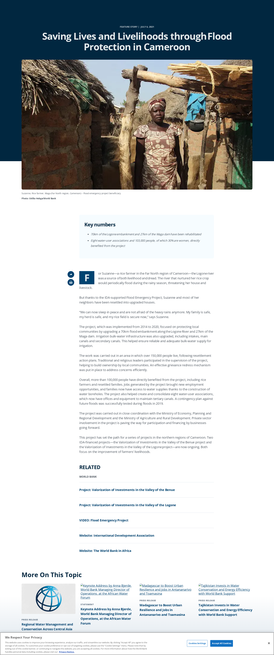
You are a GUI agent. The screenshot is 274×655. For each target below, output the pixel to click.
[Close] (268, 643)
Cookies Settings (197, 643)
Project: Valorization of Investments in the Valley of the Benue (127, 490)
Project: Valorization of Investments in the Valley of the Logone (127, 505)
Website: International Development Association (116, 535)
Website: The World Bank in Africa (105, 551)
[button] (71, 282)
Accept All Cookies (221, 643)
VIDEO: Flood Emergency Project (103, 520)
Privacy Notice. (67, 651)
